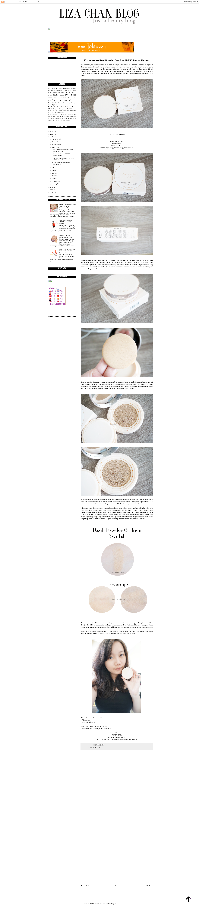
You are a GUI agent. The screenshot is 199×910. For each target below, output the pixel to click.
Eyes (67, 94)
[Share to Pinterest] (103, 745)
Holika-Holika (52, 101)
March (54, 178)
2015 (52, 187)
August (54, 147)
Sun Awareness (53, 114)
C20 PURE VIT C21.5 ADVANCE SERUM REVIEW (65, 221)
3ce (49, 88)
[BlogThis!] (96, 745)
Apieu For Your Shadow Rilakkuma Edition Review (62, 150)
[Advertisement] (116, 878)
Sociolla (54, 112)
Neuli (64, 106)
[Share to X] (98, 745)
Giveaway (66, 97)
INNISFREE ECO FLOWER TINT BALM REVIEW (67, 250)
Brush (50, 92)
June (53, 170)
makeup (63, 105)
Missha (50, 107)
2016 (52, 137)
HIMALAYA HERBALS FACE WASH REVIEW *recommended (67, 206)
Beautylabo (59, 90)
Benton (65, 90)
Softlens (60, 112)
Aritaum (65, 88)
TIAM (54, 116)
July (53, 168)
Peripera (55, 108)
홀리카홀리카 (67, 120)
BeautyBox (51, 90)
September (55, 144)
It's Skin (68, 100)
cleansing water (59, 92)
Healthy (50, 99)
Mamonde (69, 105)
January (54, 184)
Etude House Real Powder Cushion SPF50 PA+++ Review (63, 159)
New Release (71, 107)
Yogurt (50, 118)
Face (100, 747)
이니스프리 (53, 120)
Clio (66, 92)
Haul (74, 97)
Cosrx (69, 92)
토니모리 (60, 120)
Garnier (60, 97)
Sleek (49, 112)
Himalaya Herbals (71, 99)
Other (50, 109)
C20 (54, 92)
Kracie (60, 102)
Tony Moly (59, 116)
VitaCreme (73, 116)
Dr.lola (50, 95)
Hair (71, 97)
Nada (55, 106)
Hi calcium (57, 99)
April (53, 176)
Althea (61, 88)
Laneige (68, 102)
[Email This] (94, 745)
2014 (52, 190)
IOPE (64, 100)
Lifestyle (73, 102)
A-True (52, 88)
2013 (52, 193)
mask (74, 105)
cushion (74, 92)
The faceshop (69, 114)
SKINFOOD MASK (64, 235)
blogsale (70, 90)
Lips (53, 105)
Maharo (58, 105)
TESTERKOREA (117, 735)
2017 (52, 134)
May (53, 173)
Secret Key (66, 110)
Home (117, 886)
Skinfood (73, 110)
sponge (66, 112)
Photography (62, 108)
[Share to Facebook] (100, 745)
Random (69, 109)
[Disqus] (117, 783)
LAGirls (64, 102)
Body (74, 90)
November (55, 139)
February (55, 181)
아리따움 (64, 118)
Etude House (95, 747)
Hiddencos (63, 99)
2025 (52, 131)
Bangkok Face (72, 88)
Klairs (53, 102)
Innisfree (60, 101)
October (54, 142)
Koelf (56, 102)
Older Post (149, 886)
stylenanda (72, 112)
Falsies (50, 97)
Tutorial (66, 116)
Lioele (50, 105)
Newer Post (85, 886)
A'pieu (56, 88)
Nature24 (59, 106)
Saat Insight (58, 110)
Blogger (113, 904)
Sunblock (61, 114)
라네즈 (54, 118)
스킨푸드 (58, 118)
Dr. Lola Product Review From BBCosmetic (61, 163)
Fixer (55, 97)
